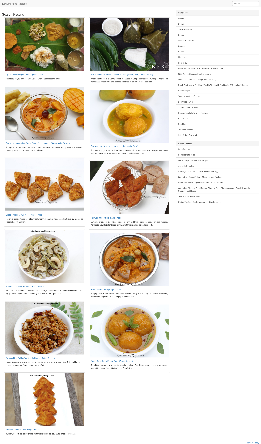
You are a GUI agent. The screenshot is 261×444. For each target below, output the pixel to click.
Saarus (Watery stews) (188, 107)
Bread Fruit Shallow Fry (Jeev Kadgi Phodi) (24, 214)
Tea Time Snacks (185, 129)
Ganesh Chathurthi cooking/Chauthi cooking (197, 79)
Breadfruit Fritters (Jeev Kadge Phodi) (22, 429)
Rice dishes (183, 118)
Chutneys (182, 18)
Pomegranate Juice (186, 154)
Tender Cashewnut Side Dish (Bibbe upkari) (25, 286)
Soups (181, 35)
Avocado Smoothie (186, 165)
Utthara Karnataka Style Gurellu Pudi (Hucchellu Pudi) (201, 182)
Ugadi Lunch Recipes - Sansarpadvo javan (24, 74)
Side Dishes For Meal (187, 135)
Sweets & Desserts (186, 40)
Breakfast (182, 124)
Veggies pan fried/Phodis (189, 96)
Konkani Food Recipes (14, 3)
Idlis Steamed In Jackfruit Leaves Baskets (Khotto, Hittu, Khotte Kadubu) (122, 74)
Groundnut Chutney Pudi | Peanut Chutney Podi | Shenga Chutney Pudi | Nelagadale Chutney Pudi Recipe (214, 189)
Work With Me (184, 149)
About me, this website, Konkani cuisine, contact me (200, 68)
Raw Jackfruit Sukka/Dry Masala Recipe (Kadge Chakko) (30, 358)
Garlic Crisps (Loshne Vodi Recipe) (193, 160)
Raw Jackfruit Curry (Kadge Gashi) (106, 289)
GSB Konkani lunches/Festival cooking (194, 74)
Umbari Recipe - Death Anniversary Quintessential (199, 202)
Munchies (182, 57)
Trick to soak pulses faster (189, 196)
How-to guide (184, 62)
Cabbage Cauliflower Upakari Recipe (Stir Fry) (198, 171)
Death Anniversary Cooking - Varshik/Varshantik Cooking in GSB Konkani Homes (213, 85)
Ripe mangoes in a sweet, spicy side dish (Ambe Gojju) (114, 146)
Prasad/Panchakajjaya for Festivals (193, 113)
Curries (181, 46)
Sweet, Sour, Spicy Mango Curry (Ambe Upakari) (112, 361)
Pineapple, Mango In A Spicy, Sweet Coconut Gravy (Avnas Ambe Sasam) (38, 143)
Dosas (181, 23)
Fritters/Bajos (184, 90)
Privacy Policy (253, 442)
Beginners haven (185, 101)
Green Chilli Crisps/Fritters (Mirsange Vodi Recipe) (200, 177)
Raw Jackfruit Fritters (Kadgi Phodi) (106, 217)
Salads (181, 51)
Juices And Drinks (186, 29)
